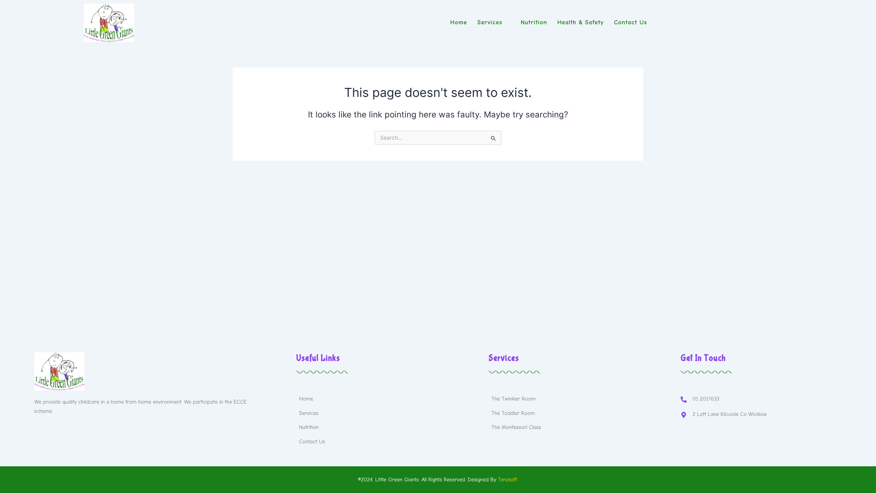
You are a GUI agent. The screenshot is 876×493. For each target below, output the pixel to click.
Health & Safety (580, 22)
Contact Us (630, 22)
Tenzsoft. (508, 480)
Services (489, 22)
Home (458, 22)
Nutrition (534, 22)
